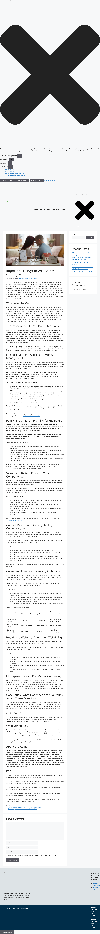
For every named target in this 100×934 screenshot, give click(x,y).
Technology (55, 209)
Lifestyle (42, 209)
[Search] (75, 192)
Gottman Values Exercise (14, 520)
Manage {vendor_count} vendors (14, 173)
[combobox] (84, 195)
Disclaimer (94, 911)
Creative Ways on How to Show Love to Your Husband (22, 809)
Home (36, 209)
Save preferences (36, 180)
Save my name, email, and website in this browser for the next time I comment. (33, 855)
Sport (48, 209)
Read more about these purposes (14, 176)
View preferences (22, 180)
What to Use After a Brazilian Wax (82, 271)
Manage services (9, 172)
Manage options (9, 169)
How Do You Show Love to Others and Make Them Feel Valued (24, 807)
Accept (4, 180)
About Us (93, 907)
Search (74, 234)
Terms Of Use (94, 913)
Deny (11, 180)
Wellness (63, 209)
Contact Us (94, 909)
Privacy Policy (94, 915)
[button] (50, 75)
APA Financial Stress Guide (31, 416)
